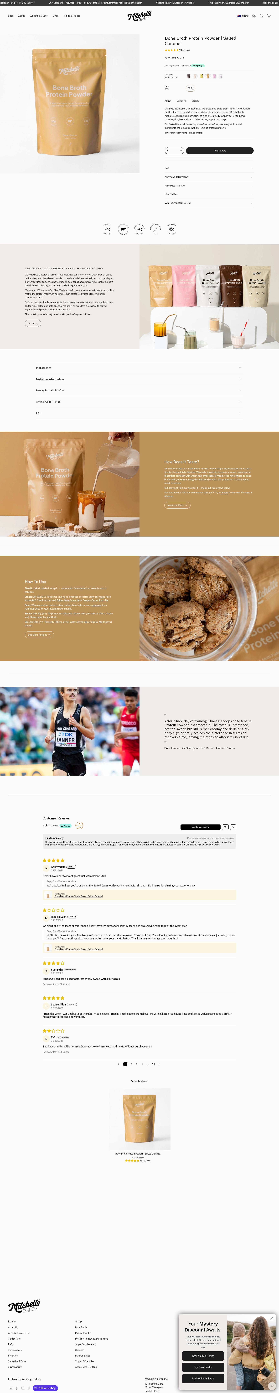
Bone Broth (81, 1327)
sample (224, 492)
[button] (11, 16)
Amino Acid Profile (48, 401)
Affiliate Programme (18, 1333)
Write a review (200, 827)
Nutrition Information (50, 379)
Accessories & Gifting (86, 1367)
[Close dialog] (271, 1318)
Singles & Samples (84, 1361)
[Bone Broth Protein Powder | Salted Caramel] (139, 1119)
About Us (13, 1327)
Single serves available (193, 133)
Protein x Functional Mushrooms (91, 1338)
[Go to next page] (160, 1064)
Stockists (13, 1355)
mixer (101, 596)
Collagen (79, 1350)
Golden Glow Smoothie (68, 600)
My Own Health (203, 1367)
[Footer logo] (24, 1306)
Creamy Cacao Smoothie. (95, 600)
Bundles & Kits (82, 1355)
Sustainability (15, 1367)
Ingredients (43, 367)
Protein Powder (83, 1333)
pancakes (96, 605)
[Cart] (269, 16)
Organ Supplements (85, 1344)
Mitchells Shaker (71, 613)
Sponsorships (15, 1350)
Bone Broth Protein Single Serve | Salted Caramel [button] (78, 896)
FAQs (11, 1344)
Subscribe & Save (17, 1361)
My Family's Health (203, 1356)
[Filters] (225, 827)
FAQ (38, 413)
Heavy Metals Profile (50, 390)
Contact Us (14, 1338)
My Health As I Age (203, 1378)
